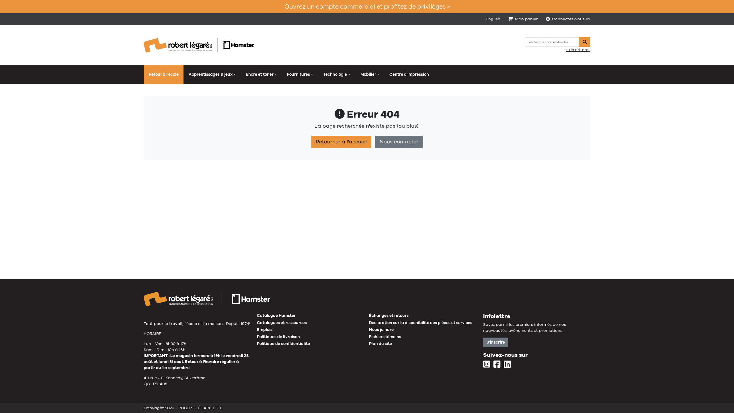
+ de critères (578, 49)
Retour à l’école (164, 74)
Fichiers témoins (385, 336)
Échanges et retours (389, 315)
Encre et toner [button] (260, 74)
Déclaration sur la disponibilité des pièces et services (420, 322)
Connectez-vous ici (571, 19)
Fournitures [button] (298, 74)
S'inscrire (496, 342)
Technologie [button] (335, 74)
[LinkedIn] (507, 364)
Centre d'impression (409, 74)
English (493, 19)
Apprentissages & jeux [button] (211, 74)
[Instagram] (486, 364)
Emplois (264, 329)
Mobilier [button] (368, 74)
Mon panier (526, 19)
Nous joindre (381, 329)
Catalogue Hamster (276, 315)
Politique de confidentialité (283, 343)
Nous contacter (399, 142)
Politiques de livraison (278, 336)
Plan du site (380, 343)
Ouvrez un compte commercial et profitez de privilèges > (367, 6)
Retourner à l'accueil (341, 142)
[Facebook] (497, 364)
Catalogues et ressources (282, 322)
